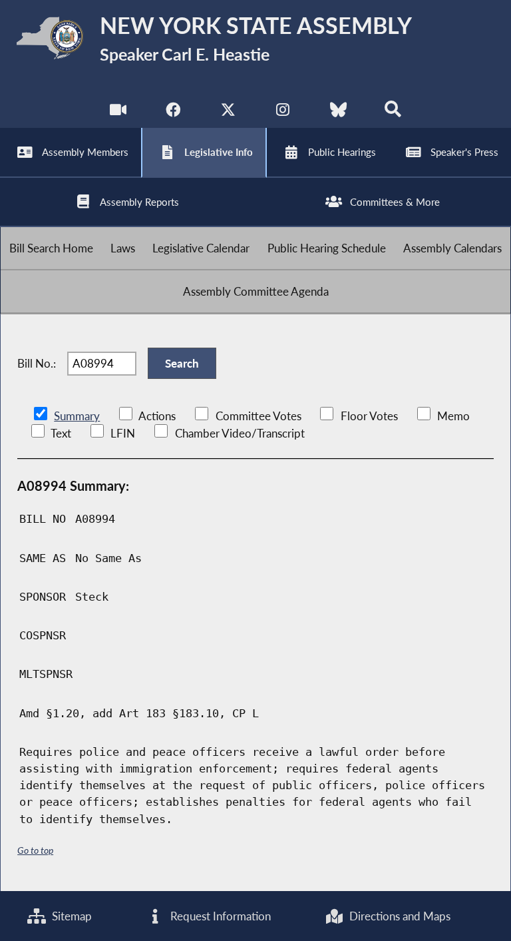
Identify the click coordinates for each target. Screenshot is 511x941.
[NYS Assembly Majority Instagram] (283, 113)
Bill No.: (36, 363)
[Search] (393, 113)
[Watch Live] (118, 113)
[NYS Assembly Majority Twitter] (228, 113)
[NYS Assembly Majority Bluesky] (338, 113)
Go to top (35, 850)
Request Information (219, 916)
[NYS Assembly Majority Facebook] (173, 113)
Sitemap (70, 916)
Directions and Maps (398, 916)
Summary (77, 416)
